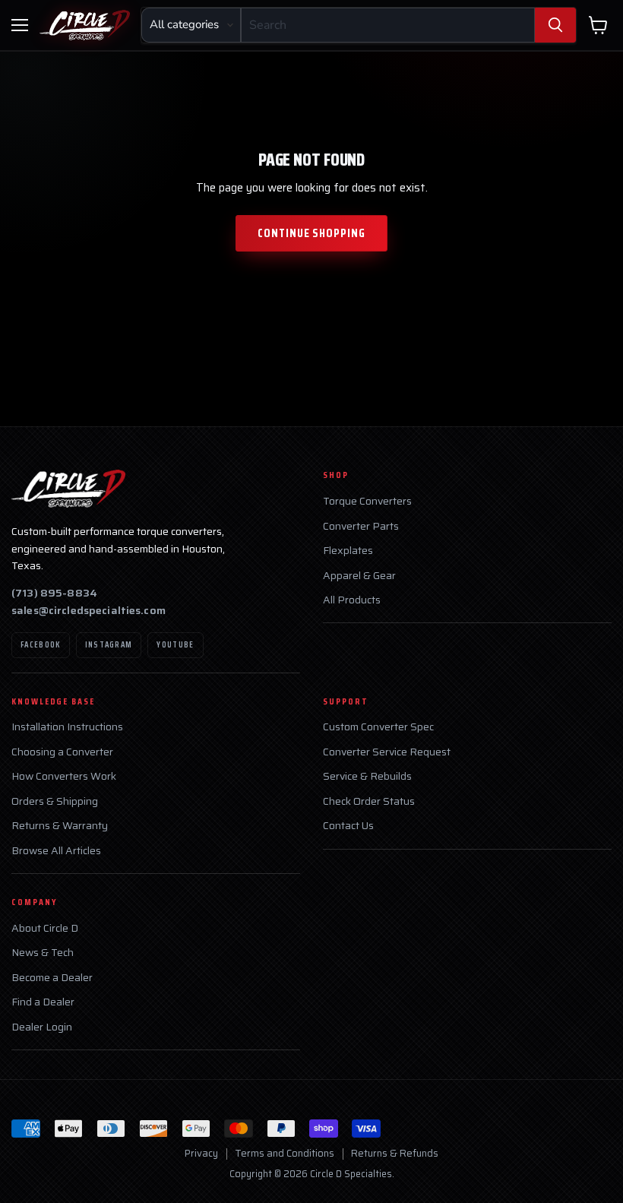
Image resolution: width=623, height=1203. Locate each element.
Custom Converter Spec (378, 727)
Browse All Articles (56, 851)
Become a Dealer (52, 977)
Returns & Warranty (59, 825)
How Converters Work (63, 776)
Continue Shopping (311, 232)
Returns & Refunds (394, 1153)
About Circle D (44, 928)
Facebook (41, 644)
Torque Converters (367, 501)
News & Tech (42, 952)
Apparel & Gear (359, 575)
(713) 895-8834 (54, 592)
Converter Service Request (387, 752)
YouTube (175, 644)
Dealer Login (41, 1027)
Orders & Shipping (54, 801)
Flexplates (348, 550)
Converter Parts (361, 526)
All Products (352, 600)
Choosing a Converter (62, 752)
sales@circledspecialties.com (88, 610)
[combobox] (388, 25)
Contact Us (348, 825)
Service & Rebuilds (367, 776)
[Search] (555, 25)
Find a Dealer (42, 1002)
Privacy (201, 1153)
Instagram (109, 644)
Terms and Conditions (284, 1153)
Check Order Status (369, 801)
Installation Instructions (67, 727)
